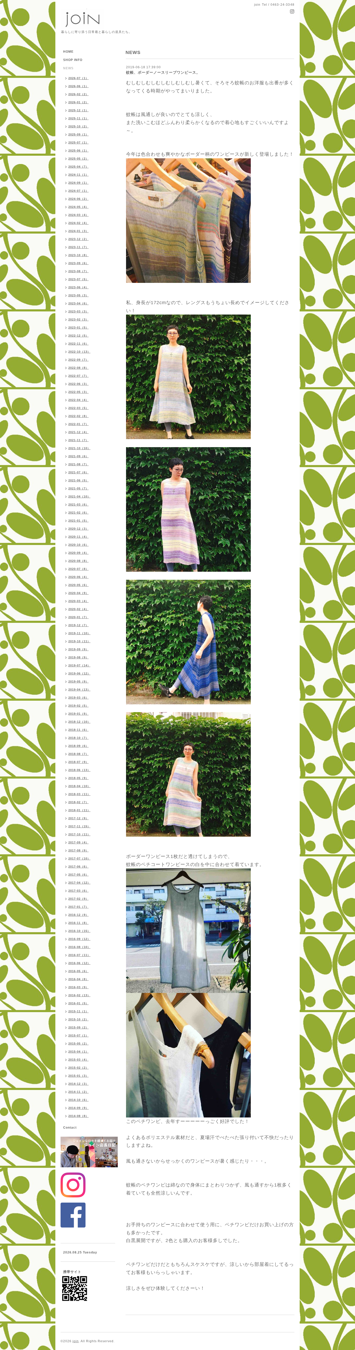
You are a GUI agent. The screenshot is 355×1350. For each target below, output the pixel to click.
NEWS (68, 68)
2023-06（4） (78, 287)
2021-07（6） (78, 472)
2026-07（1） (78, 78)
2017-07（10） (79, 858)
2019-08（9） (78, 657)
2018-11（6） (78, 729)
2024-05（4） (78, 206)
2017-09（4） (78, 842)
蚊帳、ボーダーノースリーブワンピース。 (163, 72)
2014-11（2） (78, 1091)
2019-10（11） (79, 641)
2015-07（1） (78, 1035)
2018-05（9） (78, 778)
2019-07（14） (79, 665)
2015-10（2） (78, 1019)
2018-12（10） (79, 721)
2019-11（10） (79, 633)
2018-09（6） (78, 745)
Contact (70, 1127)
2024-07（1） (78, 190)
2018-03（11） (79, 794)
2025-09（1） (78, 134)
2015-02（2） (78, 1067)
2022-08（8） (78, 367)
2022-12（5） (78, 335)
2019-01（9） (78, 713)
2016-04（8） (78, 979)
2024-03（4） (78, 214)
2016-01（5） (78, 1003)
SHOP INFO (72, 60)
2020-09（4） (78, 552)
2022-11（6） (78, 343)
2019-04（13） (79, 689)
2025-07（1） (78, 142)
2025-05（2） (78, 158)
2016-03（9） (78, 987)
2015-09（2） (78, 1027)
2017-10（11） (79, 834)
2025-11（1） (78, 118)
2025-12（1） (78, 110)
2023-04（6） (78, 303)
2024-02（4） (78, 222)
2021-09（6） (78, 456)
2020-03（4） (78, 601)
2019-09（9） (78, 649)
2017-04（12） (79, 882)
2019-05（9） (78, 681)
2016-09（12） (79, 938)
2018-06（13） (79, 770)
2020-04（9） (78, 593)
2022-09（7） (78, 359)
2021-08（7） (78, 464)
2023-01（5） (78, 327)
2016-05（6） (78, 971)
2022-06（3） (78, 383)
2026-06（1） (78, 86)
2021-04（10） (79, 496)
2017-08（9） (78, 850)
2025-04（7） (78, 166)
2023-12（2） (78, 239)
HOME (68, 51)
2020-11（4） (78, 536)
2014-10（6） (78, 1099)
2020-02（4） (78, 609)
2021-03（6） (78, 504)
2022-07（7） (78, 375)
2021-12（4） (78, 432)
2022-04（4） (78, 399)
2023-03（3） (78, 311)
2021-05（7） (78, 488)
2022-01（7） (78, 424)
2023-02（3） (78, 319)
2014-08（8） (78, 1115)
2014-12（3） (78, 1083)
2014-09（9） (78, 1107)
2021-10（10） (79, 448)
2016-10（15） (79, 930)
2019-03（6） (78, 697)
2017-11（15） (79, 826)
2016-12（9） (78, 914)
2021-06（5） (78, 480)
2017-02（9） (78, 898)
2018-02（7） (78, 802)
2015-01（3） (78, 1075)
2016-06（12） (79, 963)
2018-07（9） (78, 761)
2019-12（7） (78, 625)
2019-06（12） (79, 673)
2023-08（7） (78, 271)
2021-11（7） (78, 440)
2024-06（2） (78, 198)
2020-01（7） (78, 617)
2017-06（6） (78, 866)
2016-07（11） (79, 955)
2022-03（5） (78, 408)
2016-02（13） (79, 995)
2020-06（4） (78, 576)
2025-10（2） (78, 126)
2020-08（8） (78, 560)
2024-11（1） (78, 174)
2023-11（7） (78, 247)
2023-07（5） (78, 279)
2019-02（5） (78, 705)
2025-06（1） (78, 150)
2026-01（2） (78, 102)
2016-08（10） (79, 947)
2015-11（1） (78, 1011)
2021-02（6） (78, 512)
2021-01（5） (78, 520)
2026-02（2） (78, 94)
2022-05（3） (78, 391)
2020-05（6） (78, 585)
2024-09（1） (78, 182)
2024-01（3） (78, 231)
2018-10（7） (78, 737)
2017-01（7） (78, 906)
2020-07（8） (78, 568)
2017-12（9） (78, 818)
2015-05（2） (78, 1043)
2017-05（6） (78, 874)
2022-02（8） (78, 416)
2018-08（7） (78, 753)
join (76, 1341)
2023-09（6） (78, 263)
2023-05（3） (78, 295)
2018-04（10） (79, 786)
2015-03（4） (78, 1059)
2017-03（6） (78, 890)
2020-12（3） (78, 528)
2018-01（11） (79, 810)
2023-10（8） (78, 255)
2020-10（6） (78, 544)
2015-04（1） (78, 1051)
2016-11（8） (78, 922)
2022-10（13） (79, 351)
